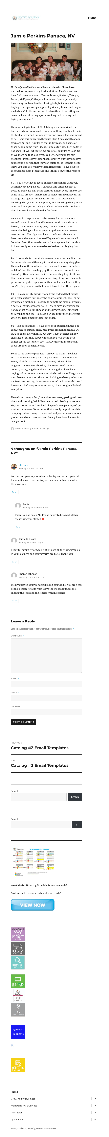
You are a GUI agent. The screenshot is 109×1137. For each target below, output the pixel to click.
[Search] (77, 824)
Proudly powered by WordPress (42, 1128)
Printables (16, 1112)
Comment (17, 636)
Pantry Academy (18, 1128)
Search (15, 791)
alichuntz (24, 465)
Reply (14, 492)
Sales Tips (44, 428)
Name (15, 679)
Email (15, 692)
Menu (92, 18)
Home (14, 1091)
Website (16, 706)
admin (18, 428)
